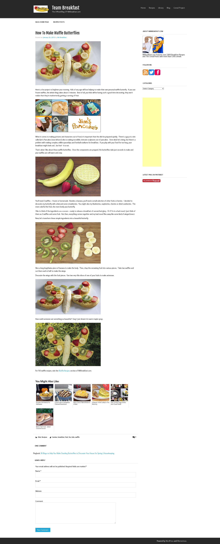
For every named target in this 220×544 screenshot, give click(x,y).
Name (38, 471)
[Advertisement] (152, 132)
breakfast (61, 437)
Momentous (181, 541)
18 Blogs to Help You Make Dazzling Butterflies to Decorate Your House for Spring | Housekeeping (77, 453)
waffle (77, 437)
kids (73, 437)
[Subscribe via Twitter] (151, 74)
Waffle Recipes (64, 371)
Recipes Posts (59, 22)
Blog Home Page (42, 22)
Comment (39, 501)
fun (70, 437)
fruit (66, 437)
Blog (168, 8)
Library (161, 8)
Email (38, 481)
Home (143, 8)
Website (38, 491)
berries (54, 437)
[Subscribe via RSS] (145, 74)
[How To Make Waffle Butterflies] (68, 366)
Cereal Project (179, 8)
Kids (39, 437)
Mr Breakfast (61, 37)
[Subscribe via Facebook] (157, 74)
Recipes (152, 8)
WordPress (170, 541)
